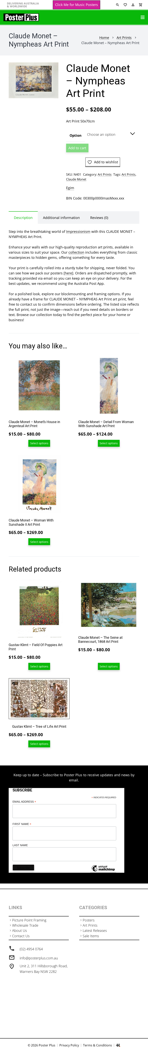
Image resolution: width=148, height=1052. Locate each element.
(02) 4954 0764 (31, 949)
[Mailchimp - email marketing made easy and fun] (103, 871)
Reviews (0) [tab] (99, 217)
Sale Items (91, 936)
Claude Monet (76, 179)
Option (76, 135)
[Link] (21, 17)
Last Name (20, 845)
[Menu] (142, 17)
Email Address (24, 802)
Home (104, 37)
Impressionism (78, 231)
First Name (22, 824)
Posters (88, 920)
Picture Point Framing (29, 920)
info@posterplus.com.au (39, 958)
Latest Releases (95, 930)
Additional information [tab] (61, 217)
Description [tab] (23, 217)
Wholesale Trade (25, 925)
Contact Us (20, 936)
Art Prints (124, 37)
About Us (19, 930)
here (68, 273)
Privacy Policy (69, 1045)
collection (76, 252)
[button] (51, 69)
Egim (70, 187)
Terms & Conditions (97, 1045)
